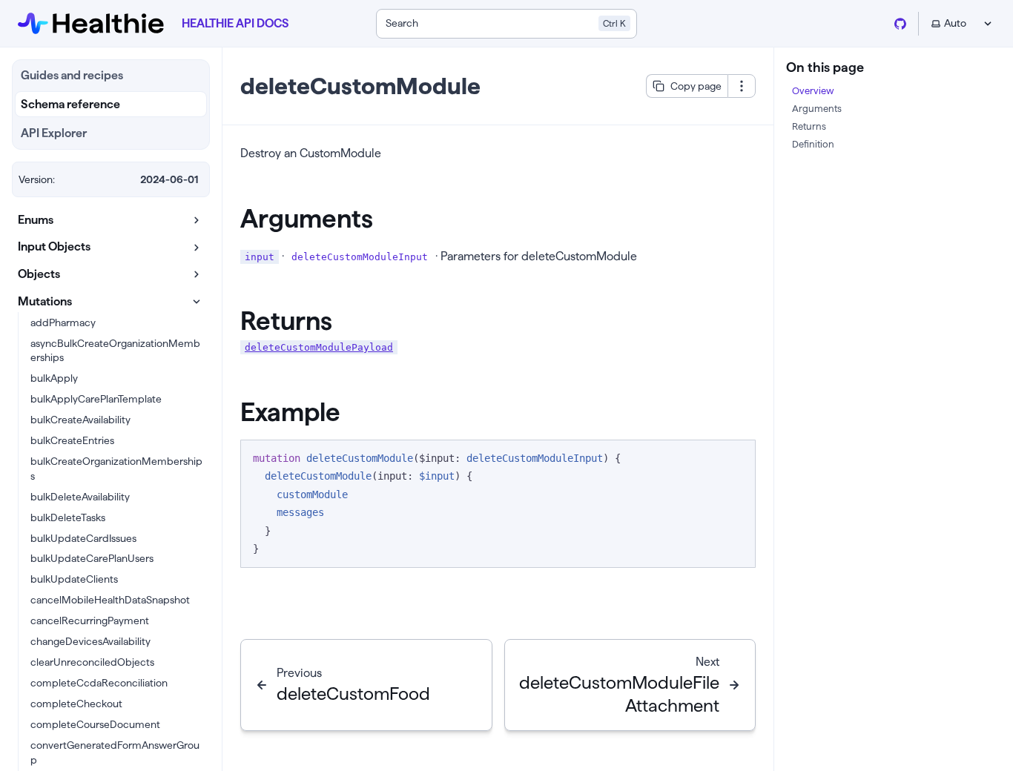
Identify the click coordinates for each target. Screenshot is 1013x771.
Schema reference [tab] (70, 104)
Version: (37, 179)
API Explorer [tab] (54, 133)
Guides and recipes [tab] (72, 75)
